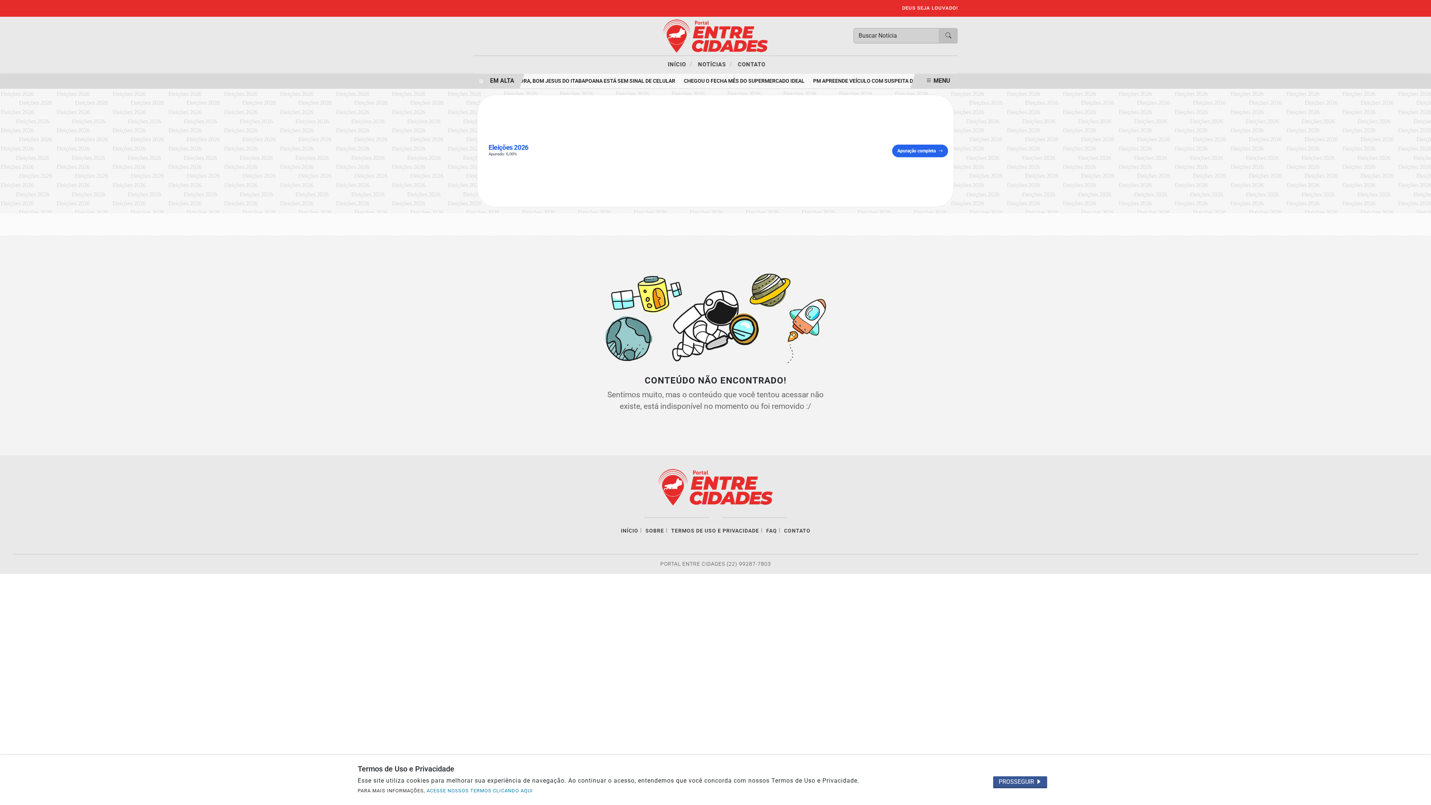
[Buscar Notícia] (948, 36)
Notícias (715, 64)
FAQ (771, 531)
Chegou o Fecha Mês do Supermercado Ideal (737, 81)
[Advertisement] (713, 151)
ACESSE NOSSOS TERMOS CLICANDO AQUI (480, 790)
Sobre (654, 531)
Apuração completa (916, 151)
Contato (751, 64)
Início (680, 64)
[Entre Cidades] (715, 35)
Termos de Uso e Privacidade (715, 531)
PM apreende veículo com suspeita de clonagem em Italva (885, 81)
